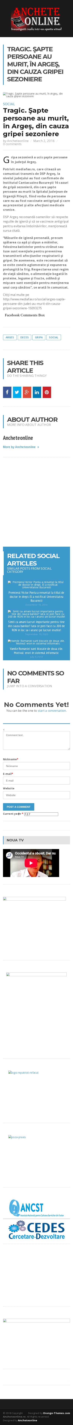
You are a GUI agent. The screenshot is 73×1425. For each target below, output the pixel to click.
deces (24, 337)
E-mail (8, 774)
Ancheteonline (18, 141)
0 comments (12, 144)
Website (8, 788)
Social (9, 104)
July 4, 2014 (36, 656)
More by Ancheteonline (19, 447)
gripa (39, 337)
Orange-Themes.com (56, 1413)
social (53, 337)
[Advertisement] (36, 502)
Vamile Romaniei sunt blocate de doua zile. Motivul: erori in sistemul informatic (36, 650)
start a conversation (52, 711)
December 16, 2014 (36, 604)
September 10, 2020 (36, 634)
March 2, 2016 (44, 141)
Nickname (11, 759)
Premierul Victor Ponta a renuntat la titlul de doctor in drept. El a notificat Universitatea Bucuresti (36, 596)
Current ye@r (13, 813)
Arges (10, 337)
